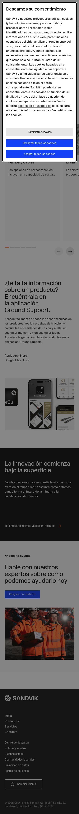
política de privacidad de (34, 106)
